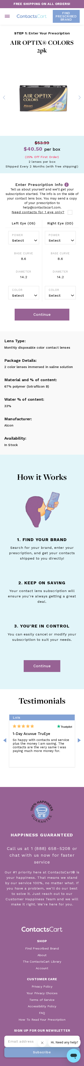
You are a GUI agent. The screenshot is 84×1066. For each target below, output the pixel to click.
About (42, 955)
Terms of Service (41, 1000)
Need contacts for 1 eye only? (38, 212)
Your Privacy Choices (42, 993)
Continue (42, 666)
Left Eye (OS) (24, 223)
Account (42, 968)
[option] (42, 98)
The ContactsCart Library (42, 961)
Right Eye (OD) (60, 223)
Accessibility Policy (42, 1006)
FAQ (42, 1013)
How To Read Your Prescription (42, 1019)
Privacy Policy (42, 986)
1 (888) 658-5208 (51, 848)
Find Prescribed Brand (42, 948)
